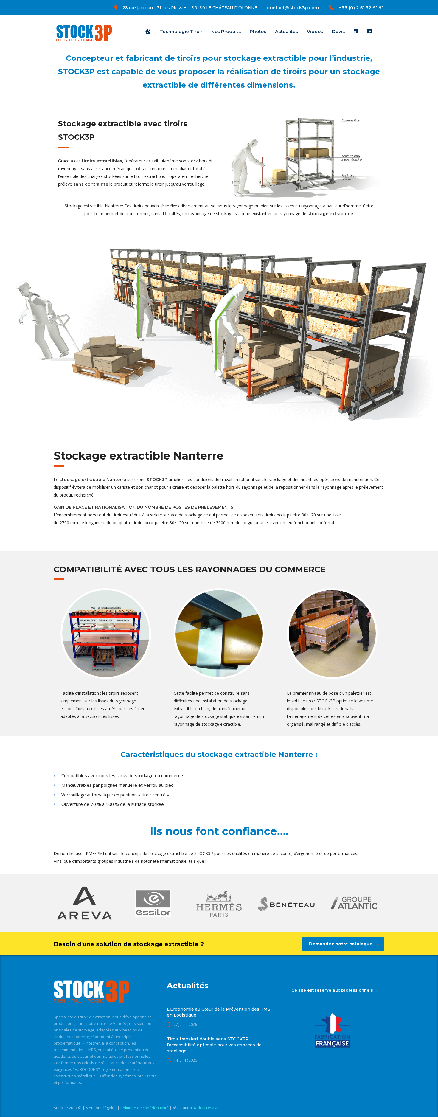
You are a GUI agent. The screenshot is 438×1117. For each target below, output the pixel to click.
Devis (338, 31)
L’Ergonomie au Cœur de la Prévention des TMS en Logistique (218, 1012)
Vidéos (315, 31)
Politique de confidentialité (145, 1107)
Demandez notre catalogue (340, 944)
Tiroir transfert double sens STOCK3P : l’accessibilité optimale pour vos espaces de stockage (214, 1045)
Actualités (286, 31)
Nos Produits (226, 31)
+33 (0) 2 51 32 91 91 (360, 7)
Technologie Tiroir (181, 31)
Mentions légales (101, 1107)
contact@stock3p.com (293, 7)
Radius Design (205, 1107)
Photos (258, 31)
